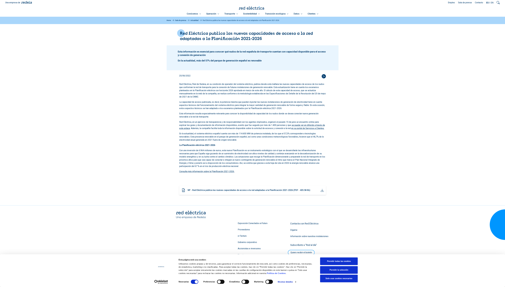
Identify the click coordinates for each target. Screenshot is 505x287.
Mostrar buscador (498, 2)
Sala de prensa (465, 2)
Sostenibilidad (250, 13)
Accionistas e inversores (249, 248)
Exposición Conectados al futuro (252, 223)
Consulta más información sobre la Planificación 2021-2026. (206, 171)
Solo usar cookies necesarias (338, 278)
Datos (297, 13)
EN (492, 2)
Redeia (26, 2)
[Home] (252, 8)
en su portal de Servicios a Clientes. (307, 128)
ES (487, 2)
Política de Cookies (276, 273)
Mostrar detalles (285, 282)
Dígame (293, 230)
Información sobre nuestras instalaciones (309, 236)
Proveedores (244, 229)
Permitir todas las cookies (339, 261)
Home (169, 20)
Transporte (230, 13)
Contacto (479, 2)
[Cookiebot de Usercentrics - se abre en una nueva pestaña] (161, 282)
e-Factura (242, 236)
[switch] (220, 282)
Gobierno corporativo (247, 242)
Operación (211, 13)
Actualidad (194, 20)
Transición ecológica (275, 13)
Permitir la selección (339, 270)
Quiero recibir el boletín (301, 252)
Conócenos (193, 13)
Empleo (451, 2)
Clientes (312, 13)
